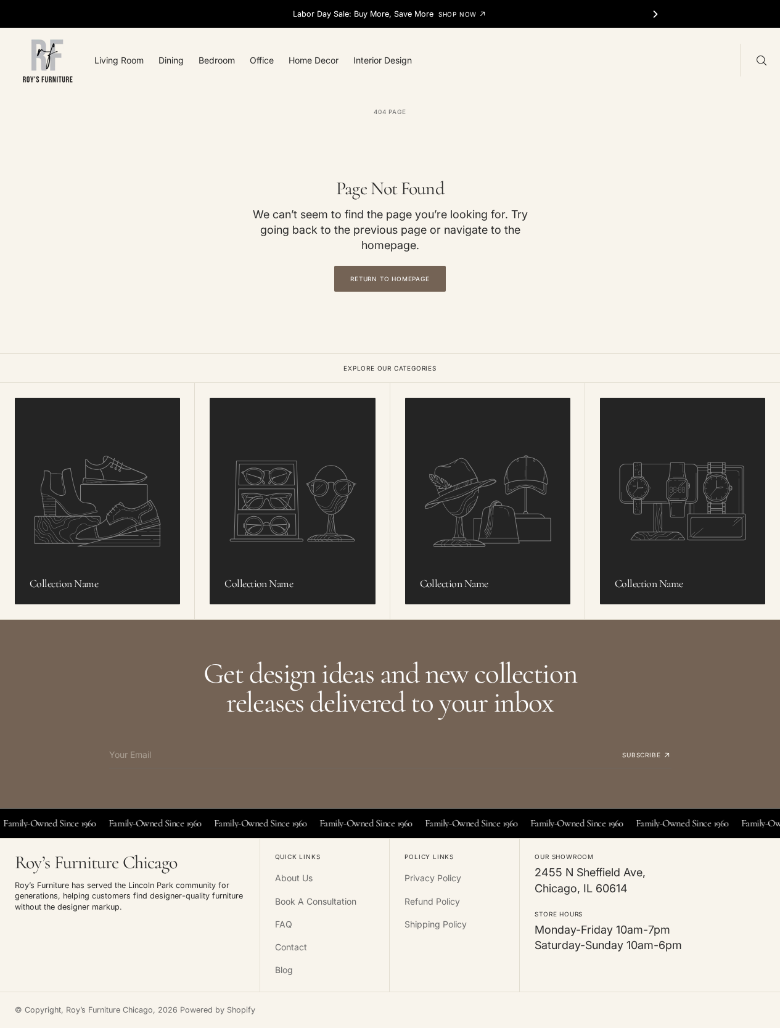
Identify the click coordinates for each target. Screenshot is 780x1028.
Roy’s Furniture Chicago (109, 1009)
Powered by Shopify (217, 1009)
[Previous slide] (124, 14)
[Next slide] (655, 14)
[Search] (760, 60)
